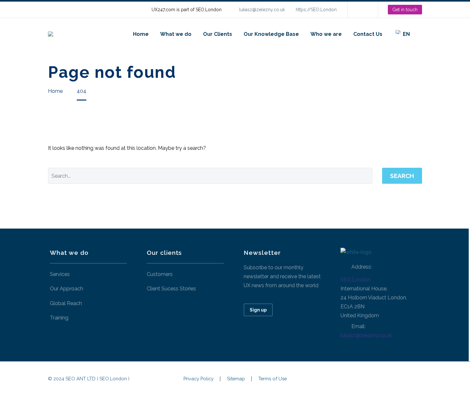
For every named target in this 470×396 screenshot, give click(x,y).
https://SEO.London (316, 9)
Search (402, 175)
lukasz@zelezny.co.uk (262, 9)
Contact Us (367, 34)
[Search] (422, 34)
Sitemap (236, 378)
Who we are (326, 34)
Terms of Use (272, 378)
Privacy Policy (199, 378)
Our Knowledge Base (271, 34)
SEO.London (356, 280)
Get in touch (405, 9)
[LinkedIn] (362, 9)
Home (141, 34)
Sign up (258, 309)
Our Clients (217, 34)
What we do (176, 34)
